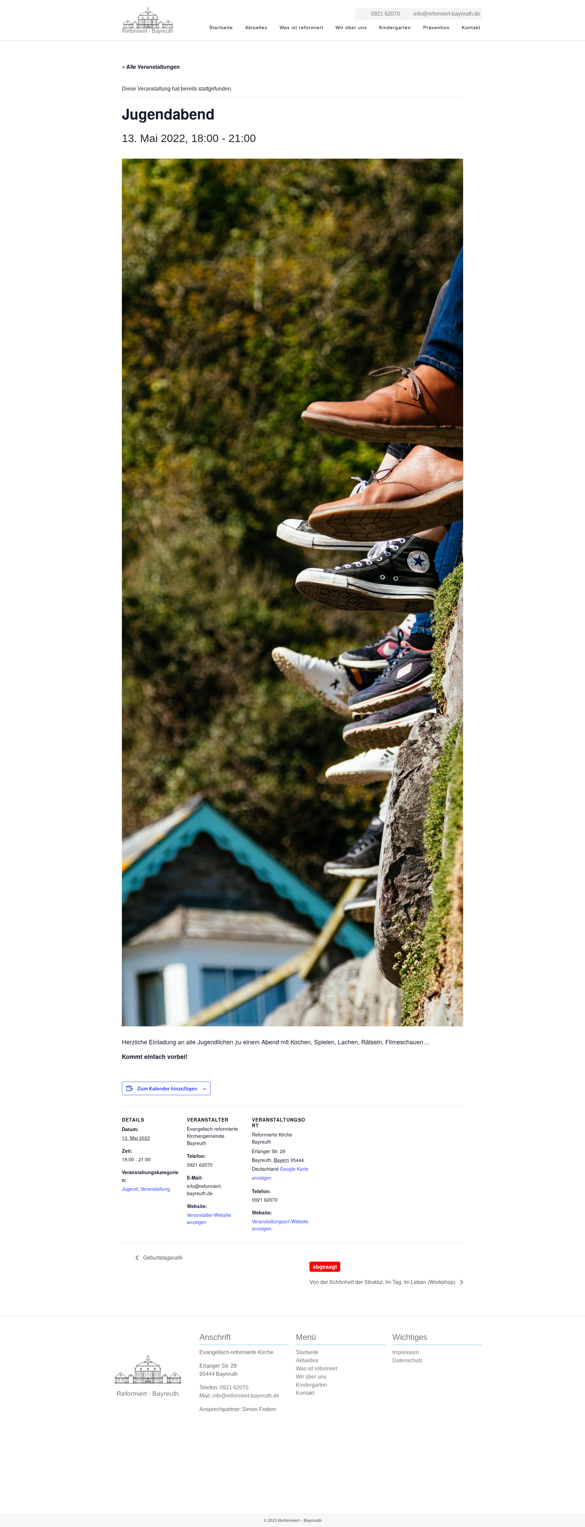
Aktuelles (256, 27)
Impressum (405, 1352)
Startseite (221, 27)
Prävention (436, 27)
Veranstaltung (155, 1188)
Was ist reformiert (301, 27)
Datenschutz (407, 1360)
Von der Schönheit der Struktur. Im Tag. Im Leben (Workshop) (383, 1274)
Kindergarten (395, 27)
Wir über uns (351, 27)
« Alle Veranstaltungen (151, 67)
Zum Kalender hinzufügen (167, 1088)
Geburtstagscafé (162, 1257)
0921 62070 (385, 14)
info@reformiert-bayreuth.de (446, 14)
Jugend (130, 1188)
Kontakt (471, 27)
